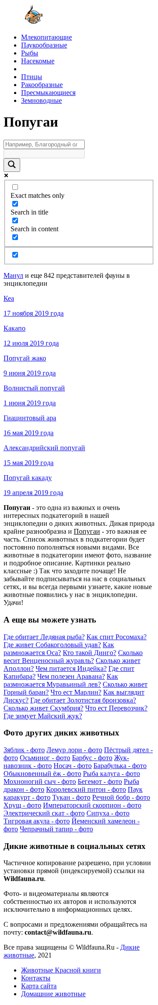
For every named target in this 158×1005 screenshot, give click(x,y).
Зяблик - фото (24, 750)
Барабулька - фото (120, 765)
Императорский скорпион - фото (92, 805)
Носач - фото (73, 765)
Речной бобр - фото (121, 797)
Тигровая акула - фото (37, 821)
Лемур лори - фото (74, 750)
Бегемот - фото (100, 781)
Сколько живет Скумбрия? (43, 708)
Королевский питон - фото (86, 789)
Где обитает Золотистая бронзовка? (83, 700)
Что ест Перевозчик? (116, 708)
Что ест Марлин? (75, 692)
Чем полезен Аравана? (71, 676)
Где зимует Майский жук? (43, 716)
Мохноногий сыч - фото (40, 781)
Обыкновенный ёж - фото (42, 773)
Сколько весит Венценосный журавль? (73, 656)
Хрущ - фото (22, 805)
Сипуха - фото (107, 813)
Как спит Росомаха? (116, 637)
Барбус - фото (92, 757)
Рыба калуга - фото (111, 773)
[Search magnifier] (12, 165)
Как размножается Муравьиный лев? (61, 680)
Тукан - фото (71, 797)
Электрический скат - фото (44, 813)
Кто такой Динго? (89, 652)
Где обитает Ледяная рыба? (44, 637)
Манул (13, 275)
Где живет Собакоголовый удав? (52, 644)
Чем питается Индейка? (71, 668)
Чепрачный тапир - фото (56, 829)
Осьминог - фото (45, 757)
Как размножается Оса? (59, 648)
